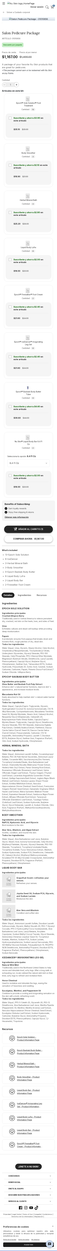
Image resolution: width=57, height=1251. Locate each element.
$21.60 (17, 318)
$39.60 (17, 418)
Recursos (42, 595)
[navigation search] (47, 7)
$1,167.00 (10, 57)
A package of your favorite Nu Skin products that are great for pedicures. (27, 66)
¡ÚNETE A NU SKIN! (28, 1166)
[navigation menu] (3, 3)
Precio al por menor (28, 52)
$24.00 (25, 318)
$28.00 (26, 224)
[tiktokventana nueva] (36, 1208)
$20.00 (25, 271)
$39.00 (25, 129)
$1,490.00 (25, 57)
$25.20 (17, 224)
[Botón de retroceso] (4, 12)
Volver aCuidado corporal (18, 12)
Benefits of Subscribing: (17, 504)
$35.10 (17, 129)
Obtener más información (17, 517)
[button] (28, 1166)
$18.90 (17, 176)
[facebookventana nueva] (20, 1208)
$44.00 (26, 418)
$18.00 (17, 271)
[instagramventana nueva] (26, 1208)
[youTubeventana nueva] (31, 1208)
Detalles (8, 595)
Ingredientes (24, 595)
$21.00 (25, 176)
